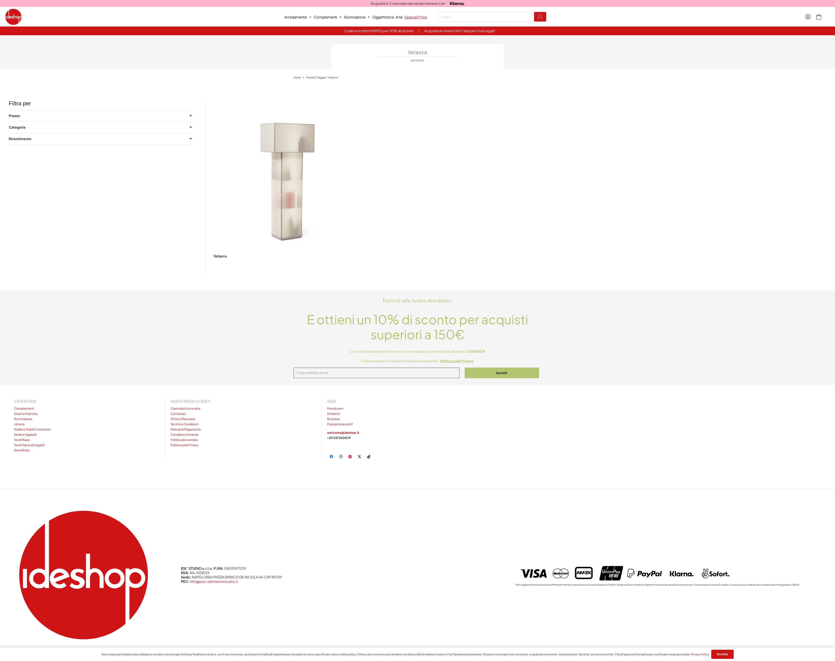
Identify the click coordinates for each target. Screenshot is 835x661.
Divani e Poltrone (26, 414)
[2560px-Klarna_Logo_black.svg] (457, 3)
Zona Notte (22, 450)
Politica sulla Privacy (184, 445)
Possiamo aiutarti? (340, 424)
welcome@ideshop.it (343, 432)
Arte (399, 17)
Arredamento (295, 17)
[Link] (809, 16)
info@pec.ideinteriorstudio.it (214, 581)
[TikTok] (368, 456)
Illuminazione (355, 17)
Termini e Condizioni (184, 424)
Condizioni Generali (184, 434)
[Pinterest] (350, 456)
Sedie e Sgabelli (25, 434)
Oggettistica (383, 17)
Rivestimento (20, 138)
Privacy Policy (700, 654)
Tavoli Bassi (22, 440)
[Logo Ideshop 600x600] (13, 17)
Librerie (19, 424)
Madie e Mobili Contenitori (32, 429)
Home (297, 77)
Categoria (17, 127)
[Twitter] (359, 456)
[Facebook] (331, 456)
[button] (288, 271)
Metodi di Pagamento (185, 429)
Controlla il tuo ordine (185, 408)
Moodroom (335, 408)
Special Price (415, 17)
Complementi (325, 17)
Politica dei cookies (184, 440)
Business (333, 419)
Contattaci (178, 414)
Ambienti (333, 414)
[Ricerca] (540, 17)
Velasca (220, 256)
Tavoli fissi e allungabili (29, 445)
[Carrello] (818, 17)
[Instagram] (340, 456)
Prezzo (14, 115)
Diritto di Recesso (182, 419)
